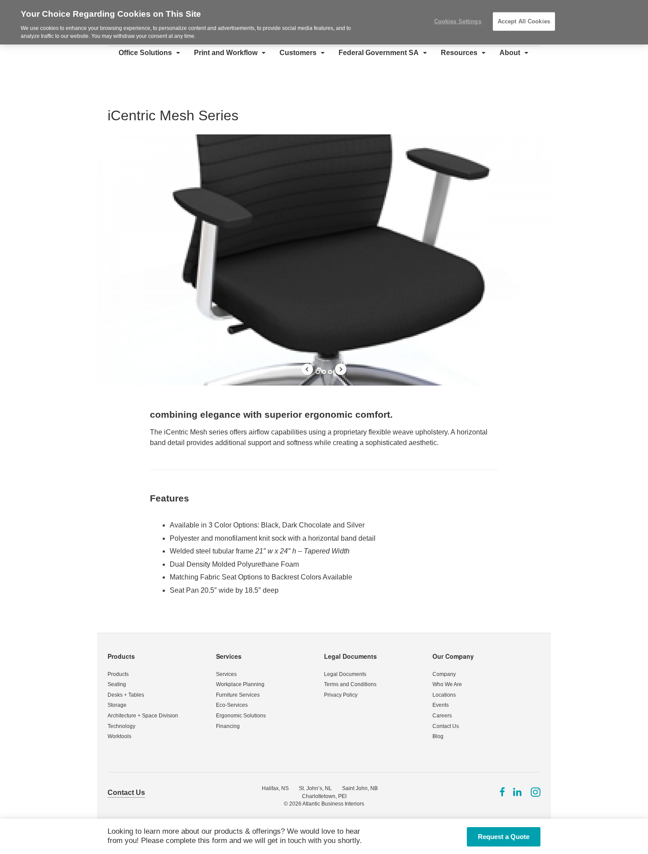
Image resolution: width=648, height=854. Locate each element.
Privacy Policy (341, 695)
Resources (459, 52)
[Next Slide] (340, 369)
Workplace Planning (240, 684)
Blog (437, 736)
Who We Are (447, 684)
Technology (121, 726)
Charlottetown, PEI (324, 796)
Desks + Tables (126, 695)
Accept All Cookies (524, 21)
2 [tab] (324, 372)
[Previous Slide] (307, 369)
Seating (117, 684)
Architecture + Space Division (143, 716)
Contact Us (445, 726)
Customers (298, 52)
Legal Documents (350, 656)
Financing (228, 726)
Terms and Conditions (350, 684)
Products (121, 656)
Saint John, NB (360, 788)
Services (229, 656)
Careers (442, 716)
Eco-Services (232, 705)
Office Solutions (145, 52)
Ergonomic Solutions (241, 716)
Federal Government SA (379, 52)
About (509, 52)
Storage (117, 705)
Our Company (453, 656)
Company (444, 674)
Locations (444, 695)
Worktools (119, 736)
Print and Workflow (225, 52)
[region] (324, 22)
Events (440, 705)
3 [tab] (330, 372)
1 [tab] (318, 372)
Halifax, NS (275, 788)
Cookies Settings (457, 21)
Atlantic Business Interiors (333, 804)
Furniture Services (238, 695)
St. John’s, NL (315, 788)
